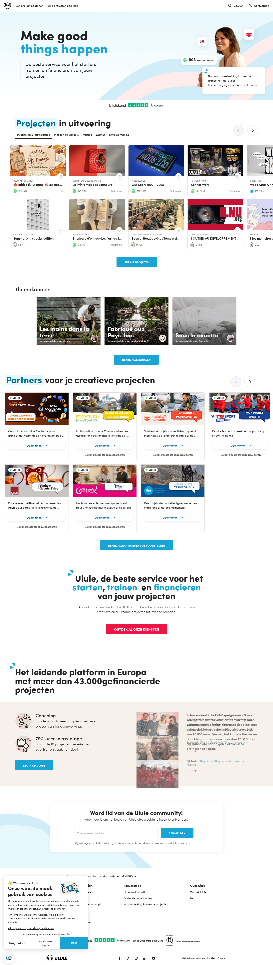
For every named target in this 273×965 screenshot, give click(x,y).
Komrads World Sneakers (228, 742)
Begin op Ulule (34, 765)
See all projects (137, 262)
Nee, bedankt (18, 943)
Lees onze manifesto (188, 941)
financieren (177, 586)
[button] (9, 958)
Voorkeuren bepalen (46, 943)
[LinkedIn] (144, 958)
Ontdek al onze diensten (136, 629)
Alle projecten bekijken (63, 6)
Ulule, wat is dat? (134, 892)
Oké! (74, 943)
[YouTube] (153, 958)
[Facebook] (119, 958)
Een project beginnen (29, 6)
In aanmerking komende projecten (146, 904)
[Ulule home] (77, 958)
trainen (122, 586)
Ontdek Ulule (198, 892)
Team (193, 898)
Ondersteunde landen (138, 898)
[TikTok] (128, 958)
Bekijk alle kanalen (136, 360)
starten (87, 586)
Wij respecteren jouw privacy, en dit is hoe (31, 928)
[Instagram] (136, 958)
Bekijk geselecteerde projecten (105, 455)
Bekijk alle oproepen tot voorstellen (136, 545)
